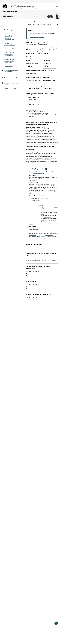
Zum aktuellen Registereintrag (37, 37)
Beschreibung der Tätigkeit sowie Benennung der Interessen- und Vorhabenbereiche (9, 36)
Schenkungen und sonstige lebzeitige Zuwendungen (9, 61)
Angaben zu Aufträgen (10, 48)
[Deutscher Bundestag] (5, 6)
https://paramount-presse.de (49, 68)
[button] (57, 6)
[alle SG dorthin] (47, 217)
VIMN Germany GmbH (10, 30)
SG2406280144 (35, 198)
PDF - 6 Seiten (44, 198)
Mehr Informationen (9, 89)
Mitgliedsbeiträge (8, 66)
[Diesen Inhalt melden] (49, 198)
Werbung (31, 224)
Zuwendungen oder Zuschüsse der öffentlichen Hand (9, 54)
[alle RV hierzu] (35, 184)
